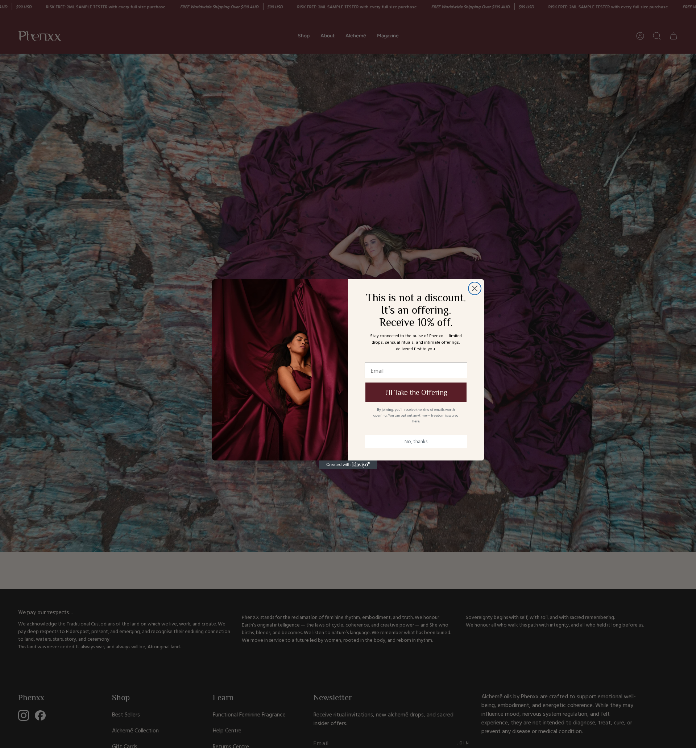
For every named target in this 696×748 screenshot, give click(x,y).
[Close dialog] (474, 288)
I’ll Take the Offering (416, 392)
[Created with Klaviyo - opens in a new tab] (348, 464)
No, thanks (416, 441)
